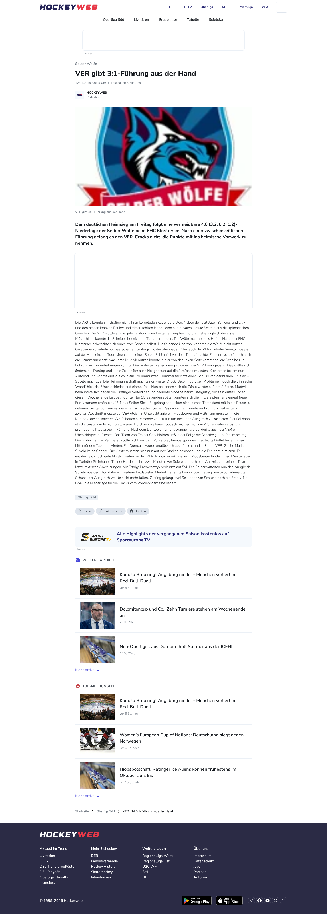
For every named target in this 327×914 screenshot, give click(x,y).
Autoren (200, 877)
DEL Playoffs (50, 871)
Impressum (203, 855)
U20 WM (149, 866)
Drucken (140, 511)
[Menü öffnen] (281, 7)
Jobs (197, 866)
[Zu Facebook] (259, 900)
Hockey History (103, 866)
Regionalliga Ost (156, 861)
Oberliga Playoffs (54, 877)
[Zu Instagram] (251, 900)
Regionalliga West (157, 855)
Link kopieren (113, 511)
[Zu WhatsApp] (283, 900)
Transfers (47, 882)
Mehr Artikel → (87, 669)
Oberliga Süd (113, 19)
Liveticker (141, 19)
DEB (94, 855)
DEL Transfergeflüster (58, 866)
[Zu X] (275, 900)
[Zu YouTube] (267, 900)
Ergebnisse (168, 19)
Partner (200, 871)
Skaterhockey (102, 871)
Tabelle (193, 19)
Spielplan (216, 19)
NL (144, 877)
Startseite (82, 811)
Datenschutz (204, 861)
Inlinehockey (101, 877)
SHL (145, 871)
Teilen (87, 511)
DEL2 (44, 861)
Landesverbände (104, 861)
